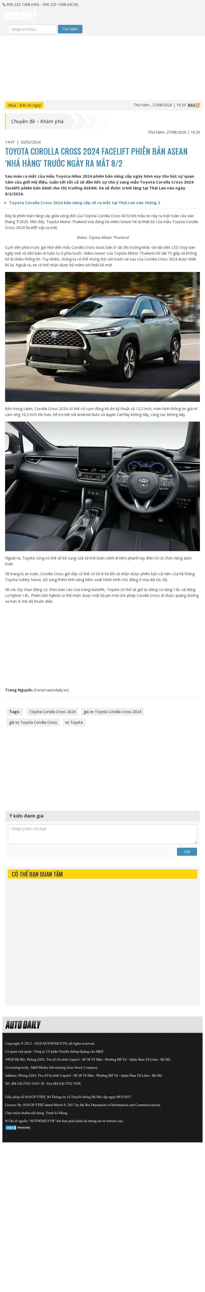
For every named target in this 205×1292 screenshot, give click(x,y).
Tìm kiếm (70, 29)
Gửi (187, 851)
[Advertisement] (102, 73)
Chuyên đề (23, 121)
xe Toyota (74, 722)
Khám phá (52, 121)
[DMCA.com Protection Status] (18, 1127)
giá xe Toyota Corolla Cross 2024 (112, 711)
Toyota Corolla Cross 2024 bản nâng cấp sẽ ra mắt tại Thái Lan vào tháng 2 (84, 202)
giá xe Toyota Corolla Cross (33, 722)
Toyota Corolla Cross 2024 (52, 711)
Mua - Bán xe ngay (24, 105)
